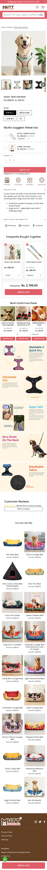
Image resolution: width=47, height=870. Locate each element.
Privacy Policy (6, 832)
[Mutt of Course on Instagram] (35, 822)
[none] (6, 85)
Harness (10, 27)
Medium (25, 112)
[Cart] (43, 7)
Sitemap (4, 839)
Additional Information (15, 219)
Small (10, 112)
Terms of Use (6, 836)
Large (10, 118)
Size (6, 108)
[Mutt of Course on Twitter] (40, 822)
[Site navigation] (37, 7)
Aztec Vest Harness (12, 262)
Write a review (23, 509)
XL (21, 118)
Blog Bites (5, 848)
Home (3, 27)
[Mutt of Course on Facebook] (44, 822)
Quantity (8, 156)
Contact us (5, 856)
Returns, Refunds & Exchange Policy (15, 852)
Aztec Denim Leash (34, 262)
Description (10, 190)
